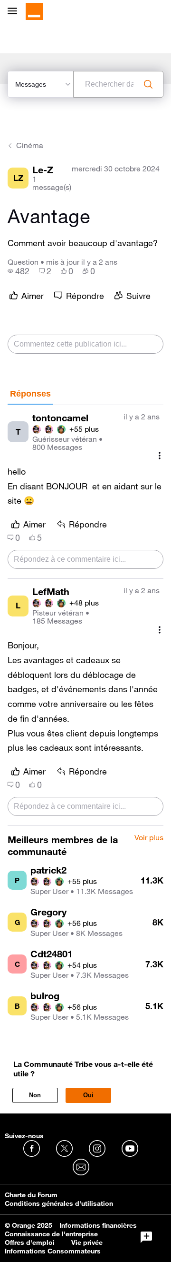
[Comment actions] (159, 455)
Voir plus (148, 838)
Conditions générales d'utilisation (59, 1203)
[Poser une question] (146, 1237)
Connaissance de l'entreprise (51, 1234)
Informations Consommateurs (53, 1251)
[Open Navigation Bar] (15, 11)
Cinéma (29, 145)
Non (35, 1095)
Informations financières (98, 1225)
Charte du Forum (31, 1195)
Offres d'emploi (30, 1242)
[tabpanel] (85, 615)
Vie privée (87, 1242)
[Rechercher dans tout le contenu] (148, 84)
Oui (88, 1095)
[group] (18, 271)
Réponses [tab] (30, 393)
